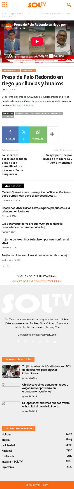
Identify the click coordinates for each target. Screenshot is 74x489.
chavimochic (22, 113)
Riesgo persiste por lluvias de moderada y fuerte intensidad (57, 158)
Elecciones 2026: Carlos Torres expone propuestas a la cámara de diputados (36, 209)
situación (8, 116)
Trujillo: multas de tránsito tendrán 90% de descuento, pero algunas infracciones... (46, 370)
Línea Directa (32, 13)
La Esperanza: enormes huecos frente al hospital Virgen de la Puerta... (46, 404)
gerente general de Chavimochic (46, 113)
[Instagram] (26, 342)
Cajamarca (8, 467)
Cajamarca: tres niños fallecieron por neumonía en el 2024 (35, 241)
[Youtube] (55, 342)
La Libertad (27, 105)
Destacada (8, 456)
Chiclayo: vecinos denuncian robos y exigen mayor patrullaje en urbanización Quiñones (45, 388)
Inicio (4, 13)
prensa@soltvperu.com (44, 334)
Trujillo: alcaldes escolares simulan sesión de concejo (35, 255)
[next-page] (8, 266)
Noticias (6, 434)
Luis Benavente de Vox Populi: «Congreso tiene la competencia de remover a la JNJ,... (32, 225)
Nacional (7, 450)
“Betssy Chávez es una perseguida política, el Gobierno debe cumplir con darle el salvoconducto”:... (36, 193)
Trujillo (6, 439)
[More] (52, 134)
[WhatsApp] (48, 342)
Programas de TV (16, 13)
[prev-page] (3, 266)
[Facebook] (19, 342)
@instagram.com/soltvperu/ (37, 281)
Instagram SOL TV (12, 461)
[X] (41, 342)
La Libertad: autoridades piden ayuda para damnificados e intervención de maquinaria (14, 164)
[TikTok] (33, 342)
